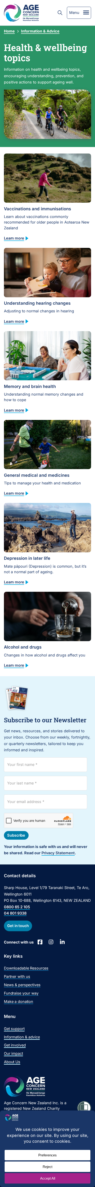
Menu (74, 12)
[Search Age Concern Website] (60, 12)
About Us (12, 1061)
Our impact (13, 1053)
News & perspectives (22, 984)
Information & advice (22, 1037)
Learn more (14, 238)
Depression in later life (27, 558)
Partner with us (17, 976)
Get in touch (18, 925)
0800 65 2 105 (17, 907)
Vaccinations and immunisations (37, 208)
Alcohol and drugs (23, 646)
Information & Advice (40, 31)
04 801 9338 (15, 913)
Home (9, 31)
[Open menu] (86, 12)
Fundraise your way (21, 993)
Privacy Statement (58, 853)
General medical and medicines (36, 475)
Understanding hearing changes (37, 303)
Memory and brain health (30, 386)
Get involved (15, 1045)
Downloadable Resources (26, 968)
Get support (14, 1028)
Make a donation (18, 1001)
